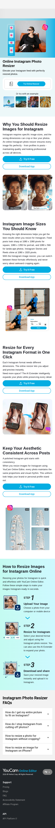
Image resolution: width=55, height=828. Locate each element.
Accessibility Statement (14, 800)
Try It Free (29, 159)
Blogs (5, 791)
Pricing (6, 787)
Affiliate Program (10, 804)
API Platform (9, 818)
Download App (27, 166)
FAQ (5, 796)
